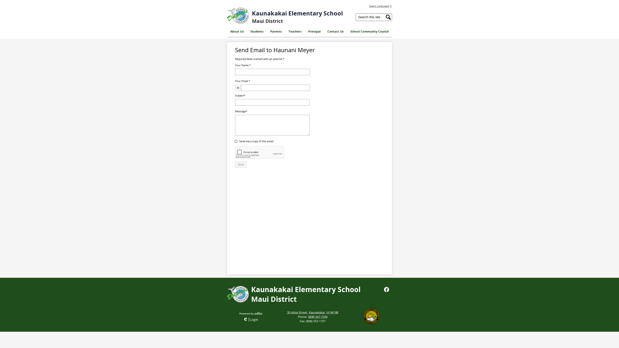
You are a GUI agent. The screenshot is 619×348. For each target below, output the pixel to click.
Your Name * (243, 65)
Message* (241, 111)
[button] (237, 31)
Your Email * (242, 81)
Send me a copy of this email (256, 141)
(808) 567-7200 (318, 317)
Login (252, 320)
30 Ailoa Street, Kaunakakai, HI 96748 (312, 312)
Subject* (240, 95)
